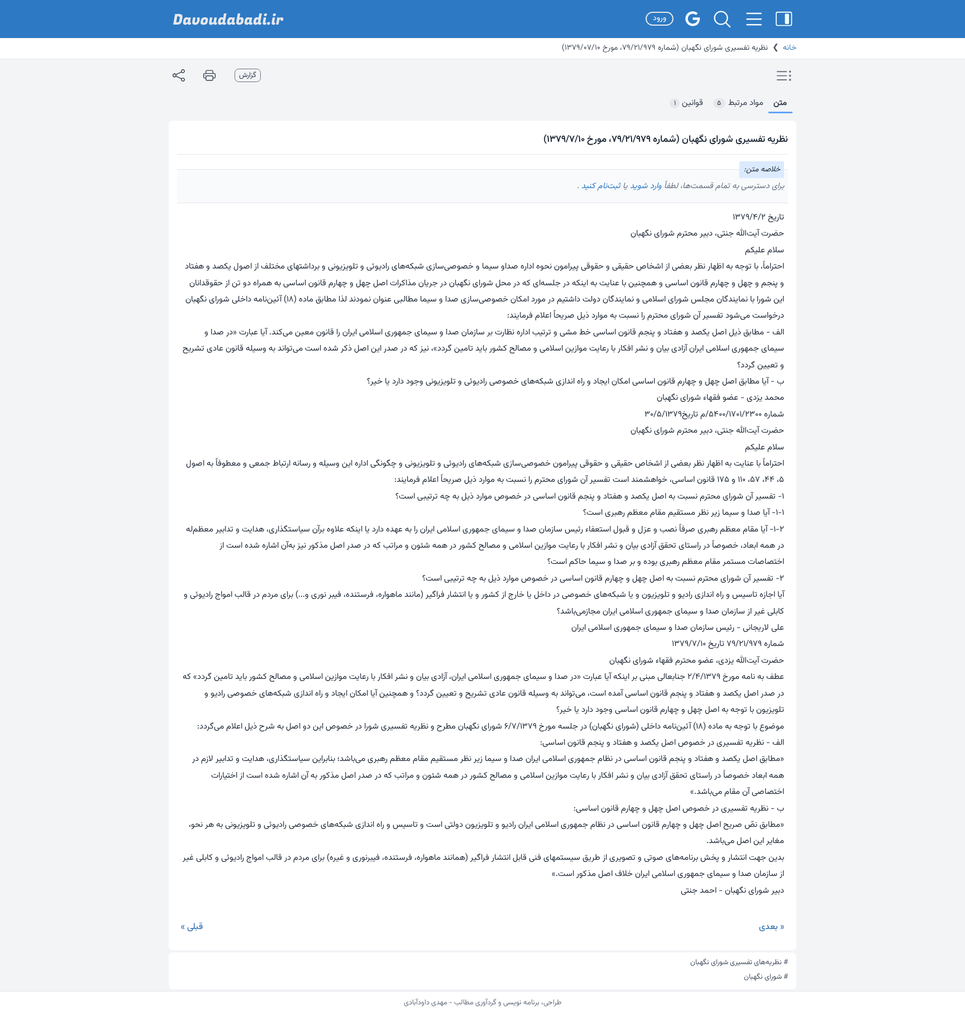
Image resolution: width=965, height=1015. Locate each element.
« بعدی (771, 927)
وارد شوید (645, 186)
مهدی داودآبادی (425, 1002)
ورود (659, 18)
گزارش (247, 75)
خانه (789, 48)
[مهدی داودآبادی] (228, 19)
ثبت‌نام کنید (599, 186)
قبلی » (192, 927)
